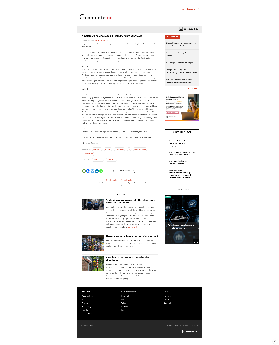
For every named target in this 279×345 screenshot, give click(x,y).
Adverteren (168, 296)
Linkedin (124, 307)
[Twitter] (92, 171)
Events (123, 310)
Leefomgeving (87, 314)
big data (108, 149)
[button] (194, 241)
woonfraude (88, 154)
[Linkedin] (97, 171)
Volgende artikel (126, 180)
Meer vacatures (193, 88)
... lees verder (133, 227)
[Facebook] (88, 171)
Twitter (123, 303)
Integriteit (85, 310)
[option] (180, 219)
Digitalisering (98, 159)
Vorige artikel (112, 180)
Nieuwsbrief (190, 9)
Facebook (124, 300)
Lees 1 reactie (124, 171)
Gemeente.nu (96, 18)
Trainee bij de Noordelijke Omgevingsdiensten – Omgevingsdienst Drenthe (178, 143)
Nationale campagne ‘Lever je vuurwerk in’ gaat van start (132, 236)
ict (129, 149)
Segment (166, 197)
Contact (181, 9)
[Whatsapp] (101, 171)
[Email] (84, 171)
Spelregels (167, 303)
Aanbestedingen (88, 296)
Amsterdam (97, 149)
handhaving (119, 149)
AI (82, 300)
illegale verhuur (140, 149)
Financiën (85, 303)
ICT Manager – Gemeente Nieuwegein (179, 63)
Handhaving (111, 159)
